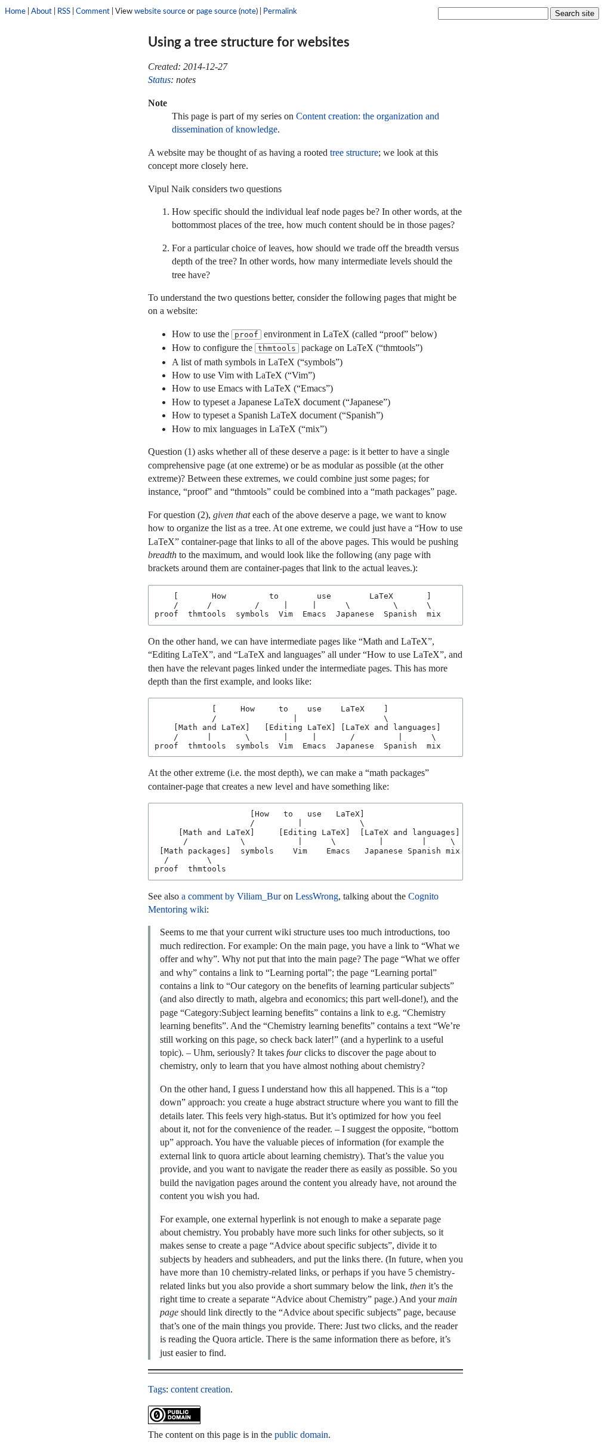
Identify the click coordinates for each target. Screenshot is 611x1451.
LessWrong (316, 896)
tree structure (354, 152)
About (41, 11)
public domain (301, 1435)
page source (216, 11)
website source (160, 11)
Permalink (280, 11)
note (248, 11)
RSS (63, 11)
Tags (157, 1389)
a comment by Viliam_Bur (231, 896)
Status (159, 80)
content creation (200, 1389)
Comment (93, 11)
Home (15, 11)
